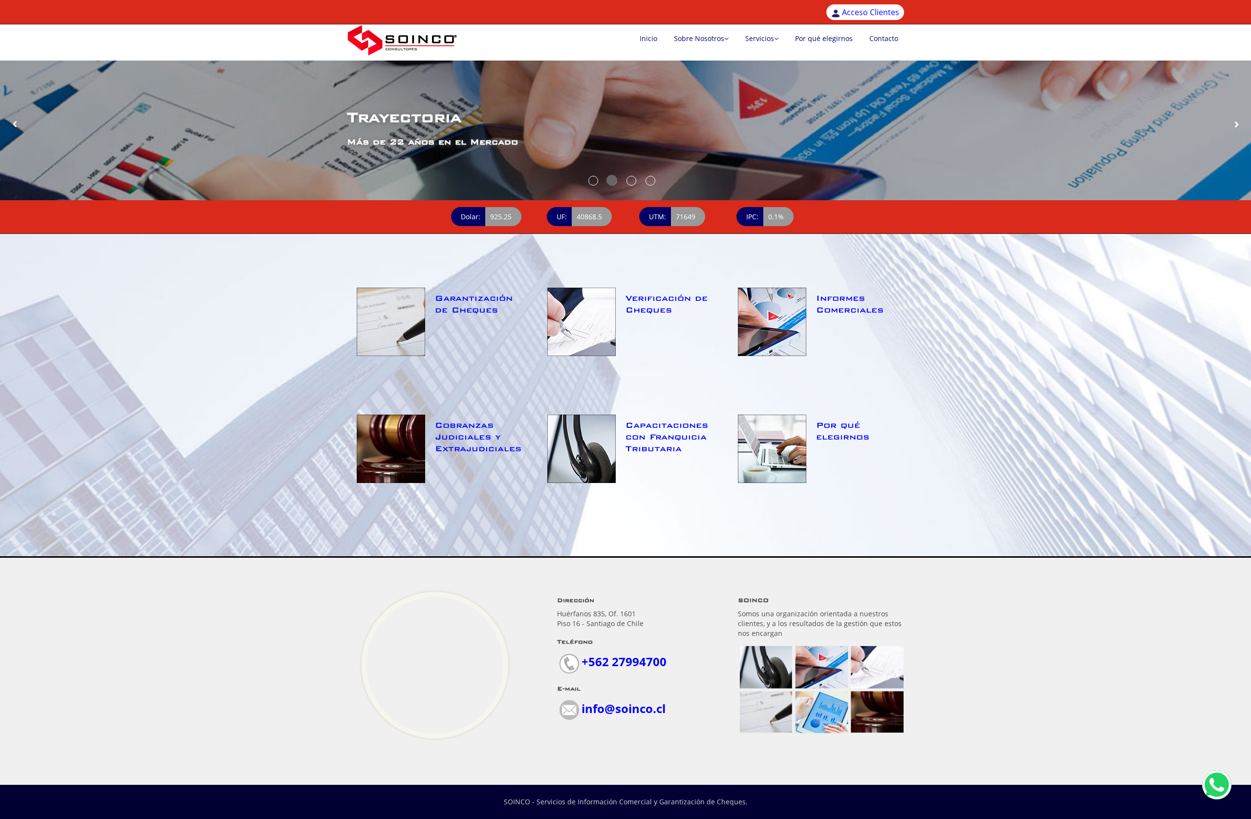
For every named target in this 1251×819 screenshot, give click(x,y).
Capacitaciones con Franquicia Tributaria (667, 437)
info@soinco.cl (624, 708)
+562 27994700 (624, 661)
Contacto (883, 38)
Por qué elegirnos (824, 38)
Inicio (648, 38)
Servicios (759, 38)
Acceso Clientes (870, 12)
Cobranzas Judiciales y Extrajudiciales (478, 437)
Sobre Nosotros (699, 38)
